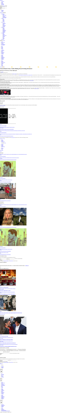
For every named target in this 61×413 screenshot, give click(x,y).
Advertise (2, 406)
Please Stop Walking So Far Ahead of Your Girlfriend (6, 339)
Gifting (3, 38)
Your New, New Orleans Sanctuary (4, 287)
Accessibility (2, 409)
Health (2, 56)
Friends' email (1, 353)
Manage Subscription (3, 410)
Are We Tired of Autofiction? (3, 156)
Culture (2, 18)
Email (7, 258)
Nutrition (2, 397)
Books (3, 19)
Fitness (3, 28)
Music (2, 388)
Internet (4, 21)
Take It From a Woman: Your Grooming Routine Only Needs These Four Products (8, 159)
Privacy (2, 408)
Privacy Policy (11, 362)
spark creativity (31, 80)
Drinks (3, 14)
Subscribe (4, 40)
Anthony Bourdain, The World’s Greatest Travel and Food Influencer (7, 129)
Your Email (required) (9, 349)
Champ (2, 376)
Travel (0, 131)
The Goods (2, 374)
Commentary (4, 23)
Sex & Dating (4, 17)
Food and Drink (4, 35)
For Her (4, 36)
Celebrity (1, 334)
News (2, 51)
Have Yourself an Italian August (3, 132)
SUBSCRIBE (3, 141)
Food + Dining (3, 42)
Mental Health (4, 30)
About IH (2, 404)
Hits (1, 373)
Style (2, 2)
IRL (1, 375)
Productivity (4, 31)
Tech (3, 37)
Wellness (2, 3)
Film (1, 46)
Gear (0, 134)
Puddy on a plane (37, 88)
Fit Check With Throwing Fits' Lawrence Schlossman (5, 200)
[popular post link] (13, 154)
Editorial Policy (3, 405)
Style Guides (4, 25)
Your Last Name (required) (10, 350)
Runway (4, 24)
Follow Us (1, 40)
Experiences (2, 1)
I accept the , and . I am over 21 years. (9, 362)
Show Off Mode (3, 44)
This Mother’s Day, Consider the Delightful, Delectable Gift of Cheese (8, 346)
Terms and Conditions (6, 362)
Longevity (2, 396)
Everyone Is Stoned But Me (2, 178)
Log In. (1, 151)
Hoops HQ (2, 4)
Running (4, 32)
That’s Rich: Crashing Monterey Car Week (5, 290)
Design (3, 20)
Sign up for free (13, 137)
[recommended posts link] (8, 285)
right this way (27, 265)
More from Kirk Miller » (2, 105)
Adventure (4, 16)
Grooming (4, 26)
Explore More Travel (2, 314)
